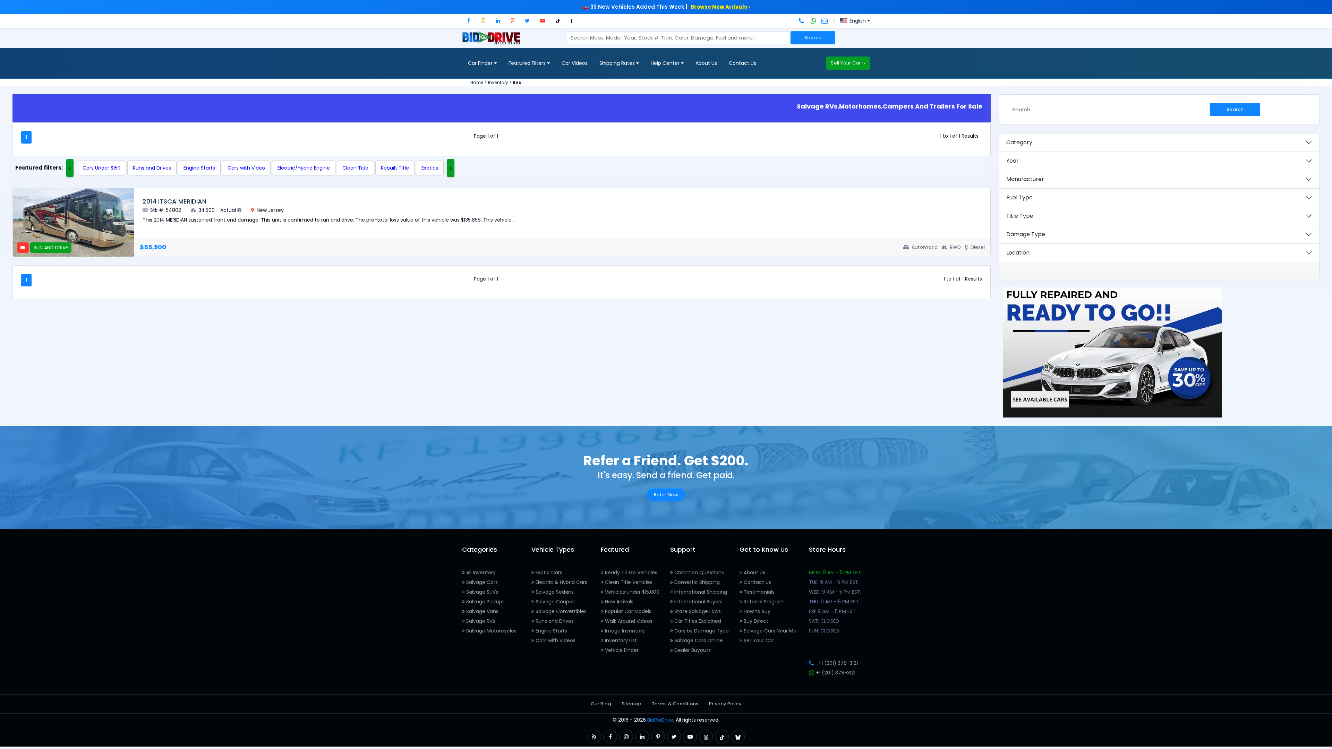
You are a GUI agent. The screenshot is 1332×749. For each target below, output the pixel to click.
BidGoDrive (660, 719)
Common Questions (698, 572)
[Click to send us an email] (824, 20)
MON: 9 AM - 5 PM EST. (835, 572)
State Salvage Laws (697, 611)
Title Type (1019, 216)
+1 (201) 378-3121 (838, 663)
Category (1019, 142)
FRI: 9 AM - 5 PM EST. (833, 611)
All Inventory (480, 572)
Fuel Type (1019, 197)
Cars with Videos (554, 640)
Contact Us (742, 63)
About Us (706, 63)
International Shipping (700, 591)
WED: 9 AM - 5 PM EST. (835, 591)
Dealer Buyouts (692, 650)
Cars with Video (246, 167)
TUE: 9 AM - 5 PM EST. (834, 582)
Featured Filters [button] (528, 63)
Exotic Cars (548, 572)
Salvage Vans (481, 611)
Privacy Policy (725, 703)
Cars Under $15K (101, 167)
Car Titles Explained (697, 621)
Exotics (429, 167)
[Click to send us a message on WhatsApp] (813, 20)
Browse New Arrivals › (720, 6)
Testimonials (758, 591)
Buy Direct (755, 621)
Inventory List (620, 640)
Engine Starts (199, 167)
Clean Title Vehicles (628, 582)
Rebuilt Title (395, 167)
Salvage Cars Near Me (769, 630)
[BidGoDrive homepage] (492, 41)
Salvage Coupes (554, 601)
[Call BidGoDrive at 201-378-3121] (802, 20)
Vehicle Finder (621, 650)
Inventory (498, 82)
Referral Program (763, 601)
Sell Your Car (846, 63)
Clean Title (355, 167)
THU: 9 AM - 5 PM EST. (834, 601)
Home (477, 82)
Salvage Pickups (485, 601)
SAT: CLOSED (824, 621)
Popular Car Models (627, 611)
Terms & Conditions (675, 703)
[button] (468, 20)
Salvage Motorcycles (490, 630)
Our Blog (601, 703)
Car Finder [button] (481, 63)
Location (1018, 253)
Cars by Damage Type (701, 630)
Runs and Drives (152, 167)
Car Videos (575, 63)
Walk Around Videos (628, 621)
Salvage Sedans (554, 591)
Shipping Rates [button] (617, 63)
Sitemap (632, 703)
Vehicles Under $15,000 (631, 591)
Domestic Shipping (696, 582)
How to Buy (756, 611)
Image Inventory (624, 630)
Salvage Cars (481, 582)
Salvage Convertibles (560, 611)
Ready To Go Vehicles (630, 572)
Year (1012, 161)
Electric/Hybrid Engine (304, 167)
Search (812, 37)
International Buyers (698, 601)
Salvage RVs (480, 621)
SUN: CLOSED (824, 630)
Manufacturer (1025, 179)
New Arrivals (618, 601)
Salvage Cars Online (698, 640)
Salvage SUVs (481, 591)
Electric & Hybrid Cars (560, 582)
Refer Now (666, 494)
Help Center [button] (666, 63)
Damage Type (1025, 234)
